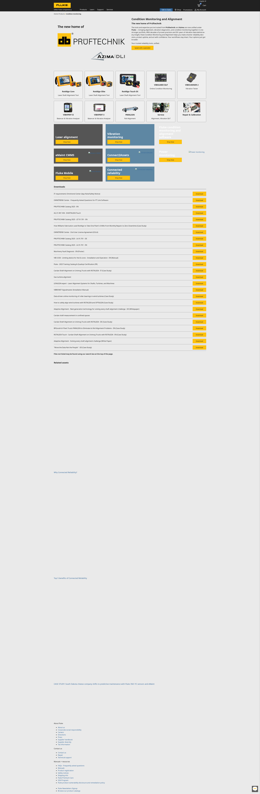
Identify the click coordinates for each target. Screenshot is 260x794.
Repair (60, 755)
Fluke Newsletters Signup (67, 788)
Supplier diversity (64, 742)
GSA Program (63, 780)
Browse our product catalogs (69, 791)
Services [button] (110, 9)
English (202, 1)
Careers (61, 732)
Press (60, 737)
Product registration (66, 770)
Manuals (61, 768)
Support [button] (100, 9)
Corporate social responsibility (69, 730)
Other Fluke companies (62, 10)
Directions (62, 735)
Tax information (64, 744)
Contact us (62, 753)
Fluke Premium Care (65, 778)
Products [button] (83, 9)
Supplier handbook (65, 740)
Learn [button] (92, 9)
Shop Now (66, 142)
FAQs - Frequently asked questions (71, 766)
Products (62, 14)
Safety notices (63, 773)
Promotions (187, 10)
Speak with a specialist (142, 48)
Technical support (65, 757)
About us (61, 727)
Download (199, 194)
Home (56, 14)
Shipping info (63, 775)
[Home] (62, 5)
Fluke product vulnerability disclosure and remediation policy (81, 783)
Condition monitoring (73, 14)
